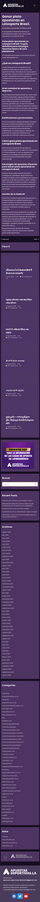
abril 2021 (5, 651)
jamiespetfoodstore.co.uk (11, 772)
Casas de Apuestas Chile (11, 730)
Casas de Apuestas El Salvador (13, 742)
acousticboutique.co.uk (10, 696)
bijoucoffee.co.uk (8, 712)
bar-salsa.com (7, 709)
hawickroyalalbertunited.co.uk (12, 766)
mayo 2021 (5, 648)
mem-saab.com (8, 782)
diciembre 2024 (7, 562)
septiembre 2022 (8, 608)
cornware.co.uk (7, 760)
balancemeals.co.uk (9, 702)
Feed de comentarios (9, 843)
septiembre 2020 (8, 672)
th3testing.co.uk (7, 818)
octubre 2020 (6, 669)
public (4, 797)
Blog (3, 718)
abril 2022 (5, 614)
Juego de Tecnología (9, 776)
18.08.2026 (5, 693)
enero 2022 (6, 623)
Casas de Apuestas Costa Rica (13, 736)
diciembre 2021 (7, 626)
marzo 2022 (6, 617)
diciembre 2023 (7, 584)
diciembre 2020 (7, 663)
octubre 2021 (6, 632)
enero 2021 (6, 660)
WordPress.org (7, 846)
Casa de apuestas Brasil (10, 724)
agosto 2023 (6, 590)
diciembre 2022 (7, 599)
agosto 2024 (6, 565)
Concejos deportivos (9, 757)
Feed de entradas (8, 839)
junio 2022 (5, 611)
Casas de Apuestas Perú (10, 748)
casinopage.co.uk (8, 751)
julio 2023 (5, 593)
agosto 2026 (6, 532)
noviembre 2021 (7, 629)
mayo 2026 (6, 541)
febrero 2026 (6, 550)
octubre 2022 (6, 605)
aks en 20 (5, 699)
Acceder (5, 837)
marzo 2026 (6, 547)
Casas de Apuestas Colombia (12, 733)
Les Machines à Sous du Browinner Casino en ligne (19, 512)
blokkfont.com (7, 721)
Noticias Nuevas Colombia (11, 791)
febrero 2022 (6, 620)
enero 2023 (6, 596)
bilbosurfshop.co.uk (9, 715)
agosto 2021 (6, 639)
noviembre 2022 (8, 602)
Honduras (5, 770)
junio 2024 (5, 572)
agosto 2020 (6, 675)
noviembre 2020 (8, 666)
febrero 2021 (6, 657)
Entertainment (7, 763)
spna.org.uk (6, 809)
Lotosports (21, 97)
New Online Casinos (9, 788)
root (17, 276)
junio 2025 (5, 559)
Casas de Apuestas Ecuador (12, 739)
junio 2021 (5, 645)
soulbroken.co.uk (8, 806)
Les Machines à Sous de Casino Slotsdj (15, 509)
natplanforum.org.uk (9, 785)
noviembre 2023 (8, 587)
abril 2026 (5, 544)
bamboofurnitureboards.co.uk (12, 706)
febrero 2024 (6, 581)
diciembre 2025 (7, 556)
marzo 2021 (6, 654)
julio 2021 (5, 642)
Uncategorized (7, 821)
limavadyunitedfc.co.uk (10, 779)
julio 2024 (5, 568)
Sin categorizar (27, 277)
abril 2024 (5, 575)
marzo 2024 (6, 578)
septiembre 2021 (8, 635)
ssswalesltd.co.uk (8, 812)
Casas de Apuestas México (11, 745)
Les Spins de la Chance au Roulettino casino (17, 500)
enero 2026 (6, 553)
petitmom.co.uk (7, 794)
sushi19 (4, 815)
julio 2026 (5, 535)
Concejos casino (8, 754)
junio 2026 (5, 538)
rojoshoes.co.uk (7, 800)
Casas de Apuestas (9, 727)
